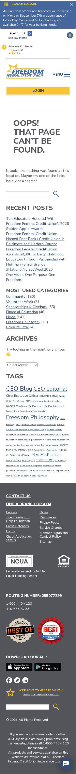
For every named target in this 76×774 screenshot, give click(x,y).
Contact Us (18, 495)
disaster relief (53, 401)
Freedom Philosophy (23, 322)
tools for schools (46, 470)
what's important (38, 475)
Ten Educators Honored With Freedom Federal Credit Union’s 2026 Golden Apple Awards (37, 223)
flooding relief (39, 411)
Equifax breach (35, 406)
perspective (13, 460)
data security (39, 401)
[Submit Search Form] (56, 194)
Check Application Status (19, 538)
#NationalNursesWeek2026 (29, 269)
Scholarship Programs (31, 465)
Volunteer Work (19, 301)
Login (38, 90)
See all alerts (17, 38)
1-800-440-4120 (19, 603)
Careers (11, 512)
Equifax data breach (54, 406)
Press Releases (17, 526)
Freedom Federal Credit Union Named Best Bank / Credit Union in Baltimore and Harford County (35, 238)
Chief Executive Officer (22, 395)
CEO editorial (50, 389)
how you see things (30, 445)
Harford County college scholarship (38, 424)
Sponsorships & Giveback (26, 306)
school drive (48, 465)
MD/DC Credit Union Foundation (42, 450)
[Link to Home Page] (25, 72)
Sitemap (46, 541)
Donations (12, 406)
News (11, 317)
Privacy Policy (49, 522)
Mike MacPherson (46, 454)
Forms (10, 531)
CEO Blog (19, 389)
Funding (10, 424)
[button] (66, 764)
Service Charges (51, 527)
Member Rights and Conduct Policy (54, 535)
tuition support (21, 475)
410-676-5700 (17, 609)
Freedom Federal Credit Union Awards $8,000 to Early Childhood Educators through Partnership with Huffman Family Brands (36, 257)
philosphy (28, 460)
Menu (58, 74)
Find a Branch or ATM (28, 504)
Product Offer (17, 327)
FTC (62, 418)
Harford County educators (42, 434)
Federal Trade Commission (19, 411)
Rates (44, 512)
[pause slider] (70, 35)
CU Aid (21, 401)
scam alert (45, 459)
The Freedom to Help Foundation (18, 519)
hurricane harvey (49, 445)
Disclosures (48, 517)
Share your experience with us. (41, 694)
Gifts (18, 424)
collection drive (48, 396)
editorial (23, 406)
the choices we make (27, 470)
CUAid (29, 401)
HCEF (58, 434)
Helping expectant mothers (37, 439)
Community (15, 296)
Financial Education (22, 311)
